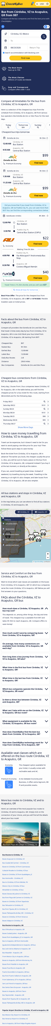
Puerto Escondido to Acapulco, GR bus (15, 974)
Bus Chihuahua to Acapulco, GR (13, 932)
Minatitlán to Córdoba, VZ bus (12, 892)
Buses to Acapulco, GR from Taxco (14, 993)
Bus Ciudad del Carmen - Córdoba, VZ (15, 865)
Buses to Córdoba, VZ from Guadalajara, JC (17, 877)
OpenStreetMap (38, 564)
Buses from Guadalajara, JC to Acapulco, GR (17, 939)
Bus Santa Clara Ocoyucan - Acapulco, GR (16, 989)
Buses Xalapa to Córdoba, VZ (12, 923)
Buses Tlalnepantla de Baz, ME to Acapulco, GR (18, 1005)
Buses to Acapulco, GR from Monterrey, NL (17, 962)
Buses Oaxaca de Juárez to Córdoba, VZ (16, 896)
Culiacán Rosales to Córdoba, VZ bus (15, 873)
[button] (43, 535)
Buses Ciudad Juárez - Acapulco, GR (14, 935)
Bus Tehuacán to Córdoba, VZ (12, 907)
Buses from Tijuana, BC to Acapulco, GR (16, 1001)
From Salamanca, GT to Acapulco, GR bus (16, 982)
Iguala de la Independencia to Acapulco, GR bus (19, 947)
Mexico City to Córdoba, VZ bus (13, 888)
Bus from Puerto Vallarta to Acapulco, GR (16, 978)
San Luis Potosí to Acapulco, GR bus (14, 986)
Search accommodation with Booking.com (22, 53)
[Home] (15, 4)
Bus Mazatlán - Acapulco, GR (12, 955)
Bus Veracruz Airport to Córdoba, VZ (15, 1021)
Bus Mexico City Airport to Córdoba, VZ (16, 1017)
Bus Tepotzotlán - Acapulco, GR (13, 997)
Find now (38, 162)
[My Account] (32, 3)
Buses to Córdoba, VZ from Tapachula (15, 903)
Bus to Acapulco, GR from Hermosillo (15, 943)
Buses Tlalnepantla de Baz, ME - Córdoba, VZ (17, 915)
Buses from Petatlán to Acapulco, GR (15, 966)
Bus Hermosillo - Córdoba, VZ (12, 880)
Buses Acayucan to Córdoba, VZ (13, 861)
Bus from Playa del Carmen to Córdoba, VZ (17, 900)
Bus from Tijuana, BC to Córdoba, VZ (15, 911)
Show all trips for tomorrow (26, 290)
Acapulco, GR (42, 514)
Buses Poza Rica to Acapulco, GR (13, 970)
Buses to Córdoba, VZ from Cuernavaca (16, 869)
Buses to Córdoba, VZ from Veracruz (15, 919)
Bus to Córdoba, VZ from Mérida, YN (15, 884)
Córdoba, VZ (24, 514)
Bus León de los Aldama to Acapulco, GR (16, 951)
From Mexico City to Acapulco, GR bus (15, 959)
